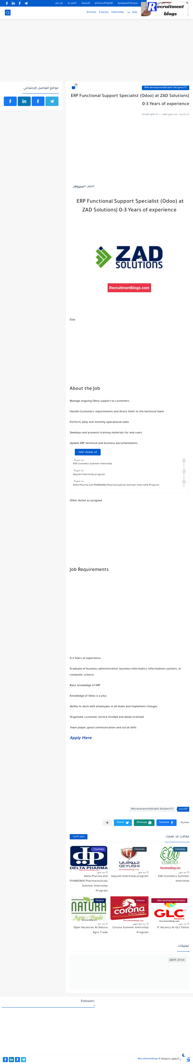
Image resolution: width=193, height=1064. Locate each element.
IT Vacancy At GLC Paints (173, 927)
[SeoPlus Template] (188, 1059)
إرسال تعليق (176, 959)
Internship (117, 12)
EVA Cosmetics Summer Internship (92, 464)
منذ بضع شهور (139, 923)
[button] (166, 822)
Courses (104, 12)
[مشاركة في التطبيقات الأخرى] (107, 822)
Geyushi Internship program (89, 474)
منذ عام (101, 923)
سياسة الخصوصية (128, 3)
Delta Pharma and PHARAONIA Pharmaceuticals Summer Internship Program (116, 485)
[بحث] (8, 12)
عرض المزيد (79, 836)
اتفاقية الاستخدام (104, 3)
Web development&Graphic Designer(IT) (165, 88)
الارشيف (85, 3)
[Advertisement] (96, 52)
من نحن (59, 3)
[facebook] (19, 3)
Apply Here (81, 738)
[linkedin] (13, 3)
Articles (91, 12)
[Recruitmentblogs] (164, 9)
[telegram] (26, 3)
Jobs (134, 12)
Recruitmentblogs (148, 1059)
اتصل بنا (72, 3)
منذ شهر (80, 459)
